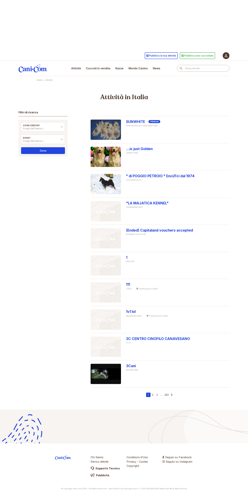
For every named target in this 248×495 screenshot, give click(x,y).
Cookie (143, 461)
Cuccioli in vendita (98, 68)
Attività (76, 68)
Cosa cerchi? (31, 125)
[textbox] (43, 128)
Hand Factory (181, 488)
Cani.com (33, 68)
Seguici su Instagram (178, 461)
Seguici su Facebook (178, 457)
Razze (119, 68)
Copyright (133, 466)
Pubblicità (102, 475)
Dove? (27, 137)
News (156, 68)
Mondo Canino (138, 68)
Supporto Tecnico (107, 468)
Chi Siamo (97, 457)
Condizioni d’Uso (137, 457)
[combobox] (43, 129)
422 (166, 394)
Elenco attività (99, 461)
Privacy (131, 461)
